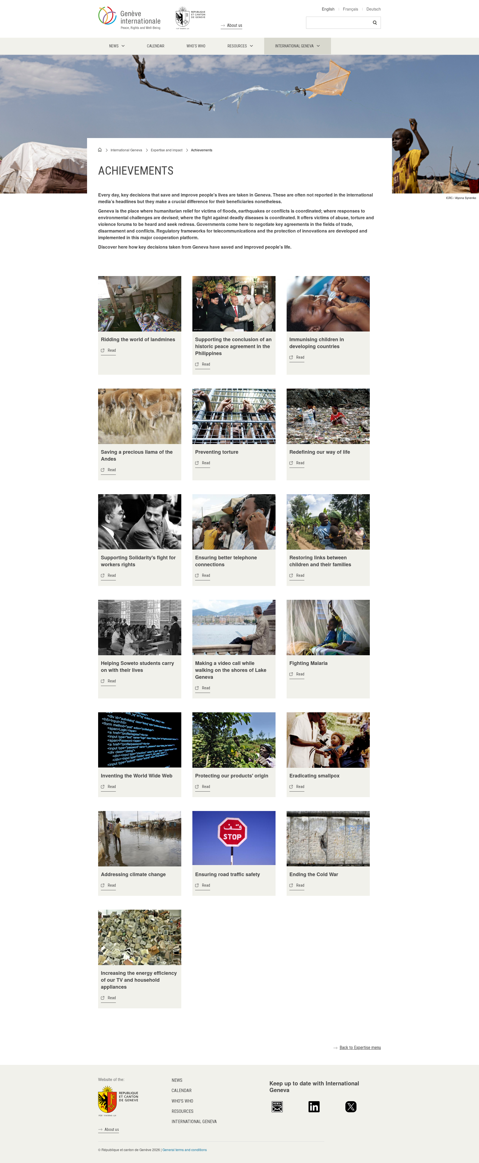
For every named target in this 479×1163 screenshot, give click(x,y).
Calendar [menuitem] (155, 46)
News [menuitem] (114, 46)
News (177, 1080)
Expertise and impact (166, 149)
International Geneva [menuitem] (294, 46)
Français (350, 9)
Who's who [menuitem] (196, 46)
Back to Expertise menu (360, 1047)
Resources (182, 1111)
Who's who (182, 1101)
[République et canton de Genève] (118, 1100)
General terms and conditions (184, 1149)
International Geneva (126, 149)
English (328, 9)
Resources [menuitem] (237, 46)
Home (100, 150)
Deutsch (373, 9)
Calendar (182, 1090)
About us (234, 25)
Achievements (201, 149)
